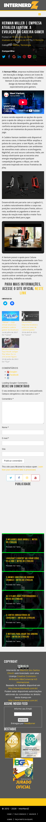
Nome (5, 427)
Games (16, 45)
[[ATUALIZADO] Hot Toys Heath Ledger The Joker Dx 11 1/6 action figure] (10, 343)
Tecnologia (25, 45)
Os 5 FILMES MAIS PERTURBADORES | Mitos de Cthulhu (22, 597)
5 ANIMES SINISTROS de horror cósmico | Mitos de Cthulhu (20, 579)
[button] (17, 244)
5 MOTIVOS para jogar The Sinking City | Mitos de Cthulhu (22, 635)
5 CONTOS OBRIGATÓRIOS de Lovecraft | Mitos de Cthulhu (20, 616)
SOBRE (9, 819)
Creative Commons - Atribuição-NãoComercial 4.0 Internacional (23, 679)
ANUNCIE (32, 814)
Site (3, 449)
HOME (9, 814)
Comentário (8, 399)
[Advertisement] (23, 510)
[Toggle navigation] (22, 5)
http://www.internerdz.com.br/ (22, 688)
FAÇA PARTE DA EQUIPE (24, 819)
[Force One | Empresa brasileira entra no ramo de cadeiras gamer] (30, 316)
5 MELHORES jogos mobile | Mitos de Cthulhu (21, 541)
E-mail (5, 438)
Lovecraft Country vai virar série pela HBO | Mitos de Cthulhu (22, 560)
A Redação (38, 40)
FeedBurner (29, 723)
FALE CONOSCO (20, 814)
